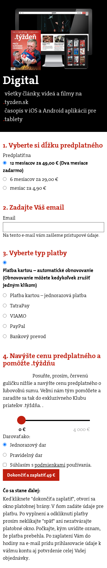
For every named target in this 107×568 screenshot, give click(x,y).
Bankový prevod (27, 336)
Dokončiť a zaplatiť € (31, 475)
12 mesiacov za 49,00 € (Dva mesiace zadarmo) (45, 166)
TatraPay (19, 306)
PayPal (17, 326)
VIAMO (17, 316)
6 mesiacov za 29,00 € (33, 179)
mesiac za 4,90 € (27, 188)
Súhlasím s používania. (50, 465)
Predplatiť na (17, 155)
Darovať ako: (16, 436)
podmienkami (50, 465)
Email (9, 218)
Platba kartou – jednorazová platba (47, 295)
